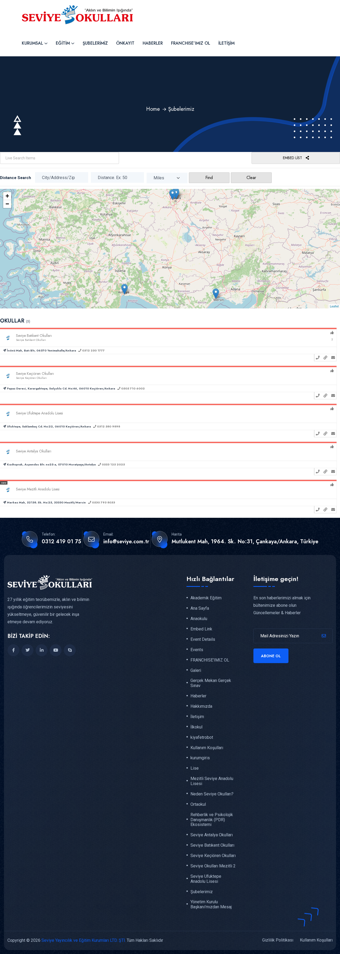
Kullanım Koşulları (206, 747)
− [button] (7, 204)
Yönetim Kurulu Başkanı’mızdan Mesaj (211, 904)
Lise (194, 768)
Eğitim (63, 43)
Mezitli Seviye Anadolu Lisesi (211, 781)
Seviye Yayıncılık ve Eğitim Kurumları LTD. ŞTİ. (83, 940)
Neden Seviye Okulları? (211, 794)
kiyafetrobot (201, 737)
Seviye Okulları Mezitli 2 (213, 866)
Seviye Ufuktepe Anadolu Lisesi (205, 879)
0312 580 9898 (108, 426)
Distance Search (15, 177)
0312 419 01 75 (61, 541)
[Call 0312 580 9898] (317, 433)
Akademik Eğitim (206, 598)
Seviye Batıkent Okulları (212, 845)
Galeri (195, 670)
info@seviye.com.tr (126, 541)
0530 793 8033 (103, 502)
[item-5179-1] (172, 194)
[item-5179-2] (176, 194)
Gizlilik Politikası (277, 940)
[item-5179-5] (215, 293)
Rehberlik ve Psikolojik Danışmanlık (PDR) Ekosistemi (211, 819)
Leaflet (334, 306)
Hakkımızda (201, 706)
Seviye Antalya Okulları (211, 835)
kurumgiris (200, 758)
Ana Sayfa (199, 608)
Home (153, 109)
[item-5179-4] (124, 289)
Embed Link (201, 629)
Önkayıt (125, 43)
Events (196, 649)
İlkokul (196, 727)
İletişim (226, 43)
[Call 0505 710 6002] (317, 395)
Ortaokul (198, 804)
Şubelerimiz (95, 43)
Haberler (153, 43)
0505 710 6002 (132, 388)
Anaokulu (198, 618)
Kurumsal (32, 43)
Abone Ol (271, 656)
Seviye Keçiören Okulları (213, 855)
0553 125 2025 (113, 464)
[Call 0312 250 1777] (317, 357)
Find (209, 178)
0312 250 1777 (93, 350)
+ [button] (7, 196)
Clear (251, 178)
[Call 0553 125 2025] (317, 471)
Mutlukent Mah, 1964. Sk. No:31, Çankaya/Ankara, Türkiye (245, 541)
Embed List (293, 157)
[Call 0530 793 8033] (317, 509)
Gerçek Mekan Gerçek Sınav (210, 683)
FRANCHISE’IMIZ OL (190, 43)
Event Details (202, 639)
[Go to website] (325, 357)
